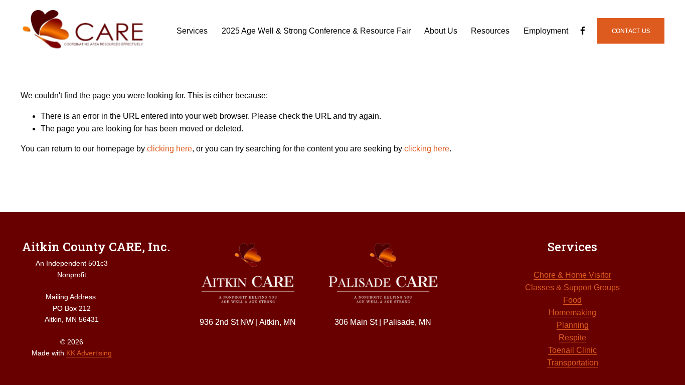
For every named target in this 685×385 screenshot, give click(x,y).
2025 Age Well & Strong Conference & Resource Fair (316, 31)
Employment (546, 31)
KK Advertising (89, 353)
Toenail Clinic (572, 350)
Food (572, 300)
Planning (573, 325)
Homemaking (572, 312)
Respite (572, 337)
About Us (440, 31)
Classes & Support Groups (572, 287)
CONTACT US (631, 31)
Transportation (572, 362)
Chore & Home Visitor (572, 275)
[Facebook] (583, 31)
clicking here (169, 148)
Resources (490, 31)
